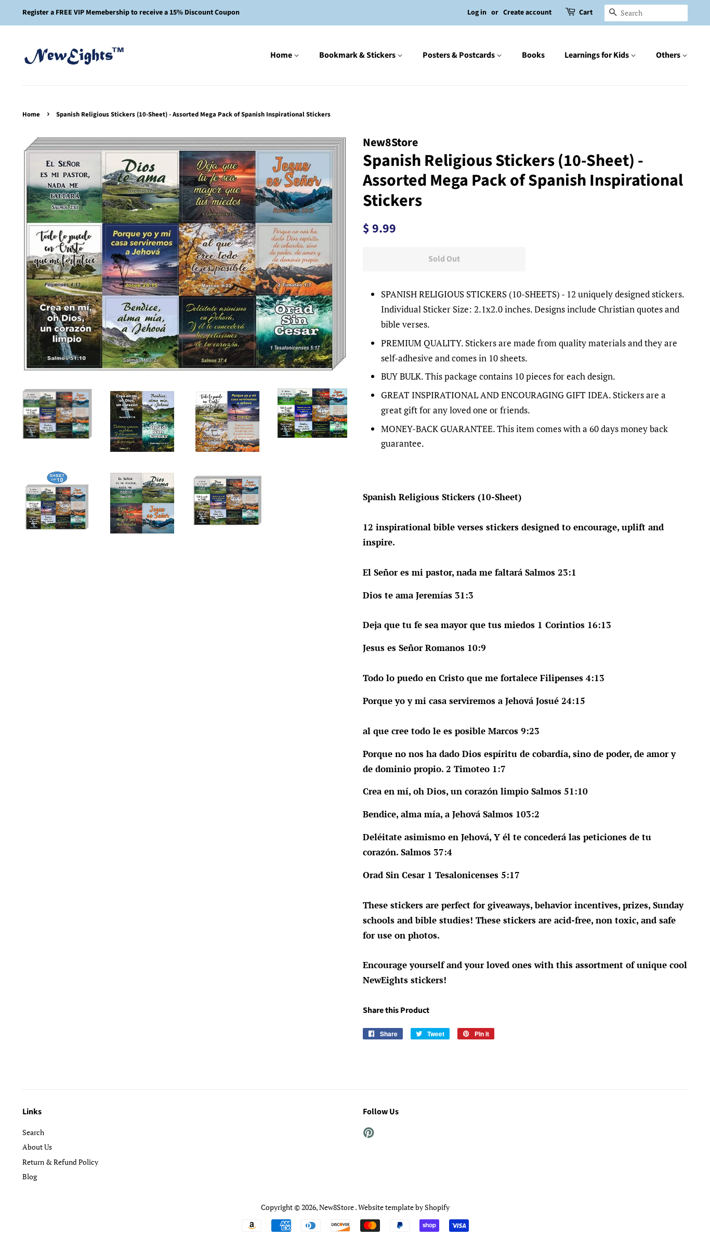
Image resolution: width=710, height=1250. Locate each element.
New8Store (337, 1207)
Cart (586, 12)
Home (282, 55)
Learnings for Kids (597, 55)
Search (33, 1132)
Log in (477, 12)
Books (533, 55)
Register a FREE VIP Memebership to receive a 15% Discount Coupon (131, 12)
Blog (29, 1176)
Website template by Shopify (404, 1207)
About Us (37, 1147)
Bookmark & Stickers (358, 55)
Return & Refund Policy (60, 1162)
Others (669, 55)
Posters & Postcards (459, 55)
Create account (527, 12)
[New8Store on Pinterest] (368, 1134)
